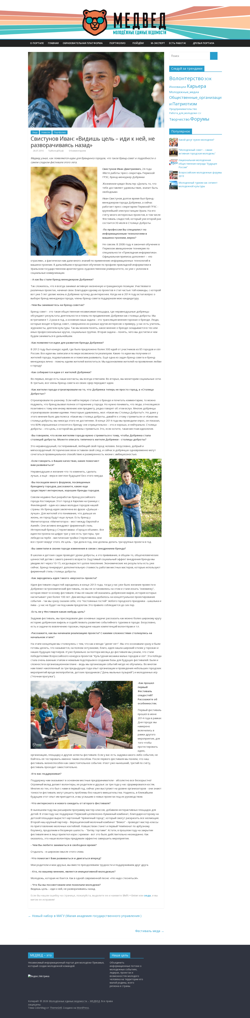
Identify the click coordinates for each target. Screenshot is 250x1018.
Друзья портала (203, 43)
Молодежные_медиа (184, 92)
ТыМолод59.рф (56, 150)
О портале (37, 43)
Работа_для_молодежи (183, 113)
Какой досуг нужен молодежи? (196, 139)
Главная (53, 43)
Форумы (199, 118)
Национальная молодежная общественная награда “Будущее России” (198, 163)
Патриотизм (184, 103)
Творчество (179, 119)
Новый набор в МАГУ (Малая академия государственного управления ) (84, 916)
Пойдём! (138, 43)
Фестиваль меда (149, 931)
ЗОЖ (208, 79)
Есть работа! (177, 43)
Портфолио (118, 43)
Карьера (196, 86)
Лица (34, 132)
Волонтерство (186, 78)
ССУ (199, 113)
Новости (45, 132)
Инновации (177, 87)
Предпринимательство (183, 109)
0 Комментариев (77, 150)
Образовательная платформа (83, 43)
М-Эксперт (158, 43)
